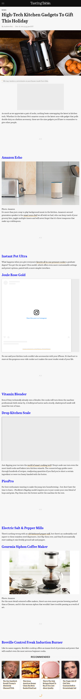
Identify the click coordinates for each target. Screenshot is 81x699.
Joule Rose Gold (14, 275)
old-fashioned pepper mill (39, 533)
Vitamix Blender (14, 394)
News (4, 10)
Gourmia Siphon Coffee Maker (25, 547)
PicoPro (8, 481)
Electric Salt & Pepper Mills (22, 528)
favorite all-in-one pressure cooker (51, 262)
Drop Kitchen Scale (16, 413)
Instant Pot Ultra (14, 256)
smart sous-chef (30, 215)
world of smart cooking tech (39, 465)
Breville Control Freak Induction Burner (32, 642)
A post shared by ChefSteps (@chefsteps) (37, 349)
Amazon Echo (12, 157)
